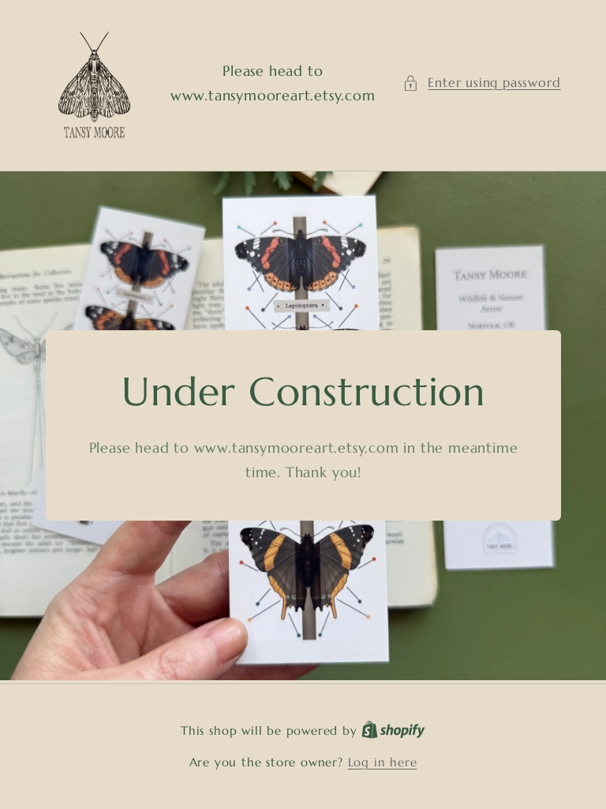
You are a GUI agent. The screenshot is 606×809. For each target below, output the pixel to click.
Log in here (382, 761)
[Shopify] (393, 730)
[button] (481, 82)
